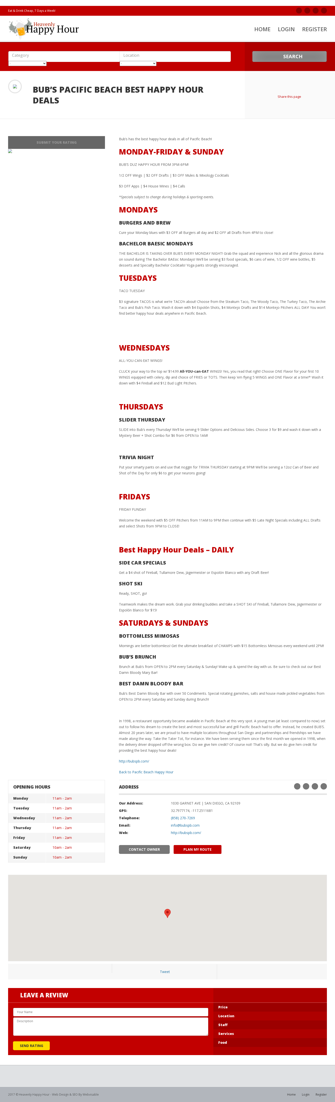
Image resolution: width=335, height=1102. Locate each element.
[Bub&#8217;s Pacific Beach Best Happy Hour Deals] (10, 151)
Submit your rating (57, 142)
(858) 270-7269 (183, 818)
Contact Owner (144, 849)
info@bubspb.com (185, 825)
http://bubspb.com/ (134, 761)
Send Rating (31, 1045)
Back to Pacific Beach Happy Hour (146, 772)
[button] (53, 55)
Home (262, 29)
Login (286, 29)
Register (314, 29)
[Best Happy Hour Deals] (44, 28)
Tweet (165, 971)
